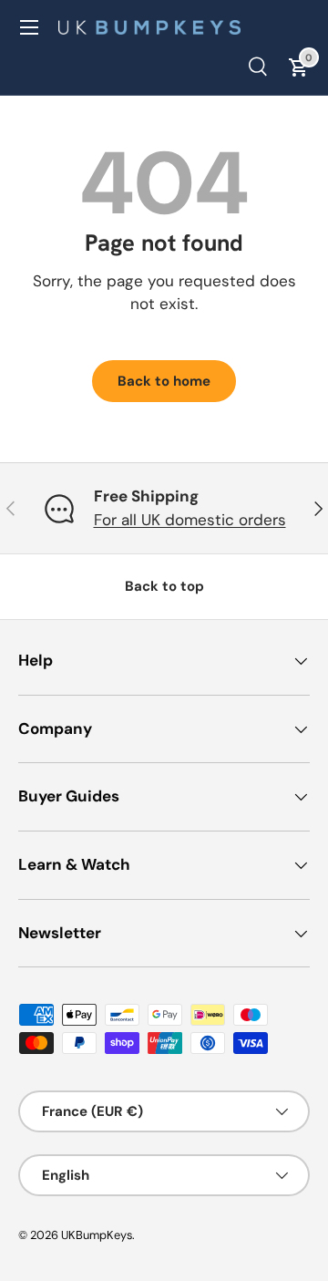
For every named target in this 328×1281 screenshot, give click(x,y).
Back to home (164, 381)
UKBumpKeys (96, 1235)
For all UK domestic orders (190, 520)
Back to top (164, 586)
